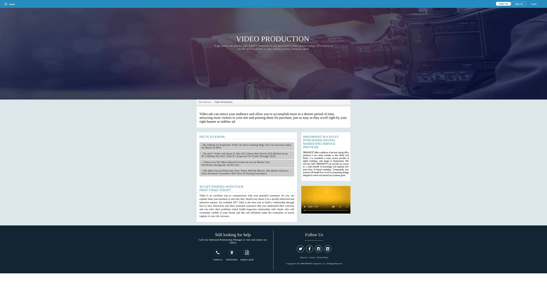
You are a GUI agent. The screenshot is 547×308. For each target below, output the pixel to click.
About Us (303, 257)
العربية (533, 4)
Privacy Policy (322, 257)
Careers (312, 257)
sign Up (503, 3)
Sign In (519, 3)
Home (12, 4)
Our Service (205, 102)
